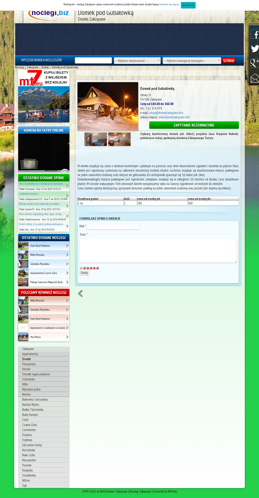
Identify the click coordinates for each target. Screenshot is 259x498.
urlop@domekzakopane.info (166, 112)
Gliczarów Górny (32, 445)
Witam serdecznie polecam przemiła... (40, 204)
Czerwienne (29, 430)
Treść (84, 234)
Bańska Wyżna (30, 404)
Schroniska (28, 379)
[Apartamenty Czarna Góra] (23, 273)
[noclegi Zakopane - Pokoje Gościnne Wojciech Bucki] (67, 280)
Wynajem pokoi (31, 389)
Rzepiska (27, 470)
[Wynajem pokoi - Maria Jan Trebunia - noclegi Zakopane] (67, 194)
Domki (26, 359)
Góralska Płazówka (39, 264)
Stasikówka (29, 475)
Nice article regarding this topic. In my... (41, 214)
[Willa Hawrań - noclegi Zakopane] (67, 184)
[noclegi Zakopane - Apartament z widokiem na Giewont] (67, 326)
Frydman (27, 440)
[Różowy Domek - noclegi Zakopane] (67, 204)
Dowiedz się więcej (169, 4)
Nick (83, 226)
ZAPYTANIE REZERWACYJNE (194, 125)
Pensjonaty (29, 364)
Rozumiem (188, 5)
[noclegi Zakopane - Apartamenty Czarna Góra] (67, 271)
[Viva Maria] (23, 336)
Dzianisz (27, 435)
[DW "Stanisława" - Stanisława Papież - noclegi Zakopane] (67, 214)
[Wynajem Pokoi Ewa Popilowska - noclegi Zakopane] (67, 225)
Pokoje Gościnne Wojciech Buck (46, 282)
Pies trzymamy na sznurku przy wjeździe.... (42, 184)
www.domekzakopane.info (174, 117)
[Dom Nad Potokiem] (23, 245)
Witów (26, 480)
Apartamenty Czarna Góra (43, 273)
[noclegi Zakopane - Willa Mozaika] (67, 253)
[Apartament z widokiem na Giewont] (23, 327)
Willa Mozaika (37, 255)
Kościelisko (28, 450)
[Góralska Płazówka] (23, 263)
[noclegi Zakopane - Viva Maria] (67, 335)
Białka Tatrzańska (32, 409)
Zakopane (28, 349)
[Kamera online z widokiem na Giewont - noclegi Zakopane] (43, 152)
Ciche (25, 419)
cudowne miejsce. (29, 194)
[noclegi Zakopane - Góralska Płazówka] (67, 262)
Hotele (26, 369)
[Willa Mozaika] (23, 254)
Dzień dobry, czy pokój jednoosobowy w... (42, 224)
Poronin (26, 465)
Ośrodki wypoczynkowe (36, 374)
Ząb (24, 485)
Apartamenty (30, 354)
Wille (25, 384)
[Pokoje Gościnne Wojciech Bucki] (23, 282)
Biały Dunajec (30, 414)
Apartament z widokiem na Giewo (47, 328)
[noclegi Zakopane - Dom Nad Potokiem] (67, 244)
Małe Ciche (28, 455)
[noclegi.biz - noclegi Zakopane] (49, 14)
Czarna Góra (29, 425)
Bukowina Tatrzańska (35, 399)
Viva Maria (35, 337)
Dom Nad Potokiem (40, 245)
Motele (26, 394)
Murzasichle (29, 460)
